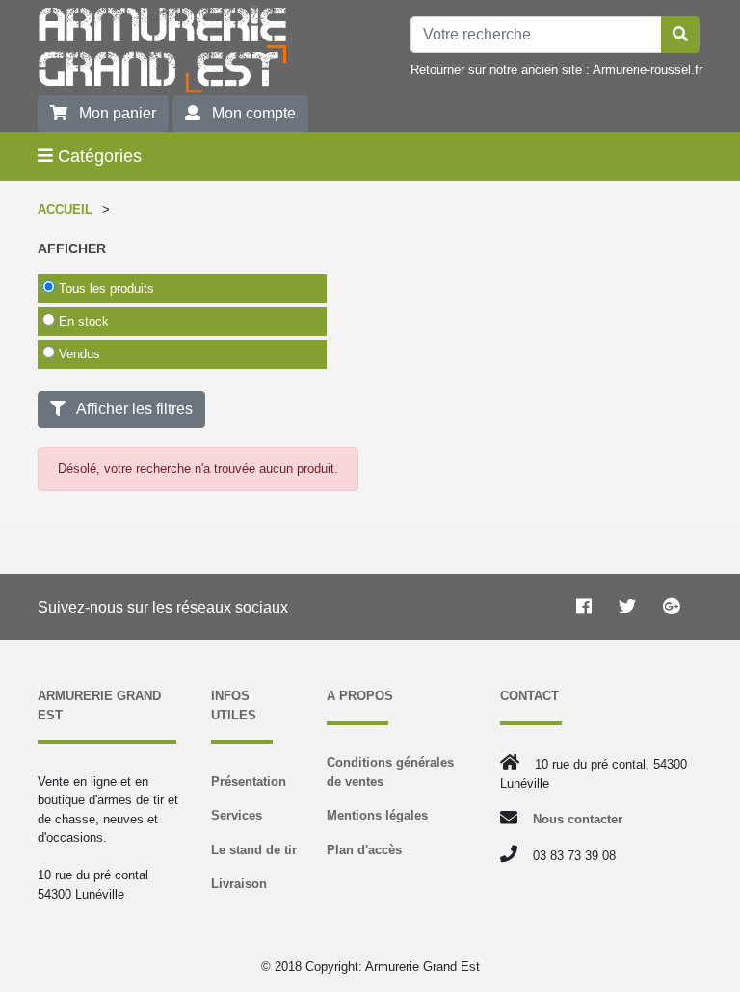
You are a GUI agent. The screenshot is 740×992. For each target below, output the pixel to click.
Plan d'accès (364, 850)
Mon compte (248, 113)
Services (236, 815)
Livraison (239, 883)
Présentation (248, 781)
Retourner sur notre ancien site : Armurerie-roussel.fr (556, 70)
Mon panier (111, 113)
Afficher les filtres (129, 409)
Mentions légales (377, 815)
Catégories (97, 156)
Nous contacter (577, 819)
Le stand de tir (254, 850)
